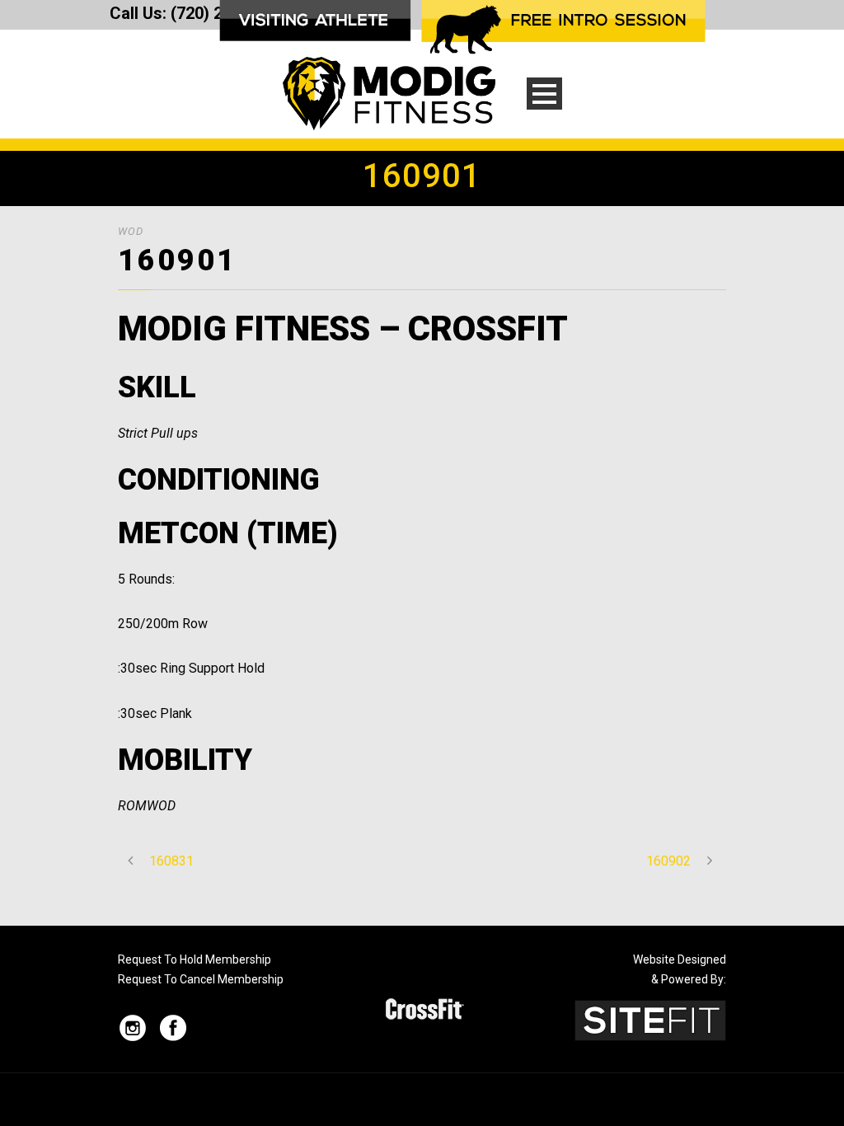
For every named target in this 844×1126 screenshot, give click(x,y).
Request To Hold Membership (194, 959)
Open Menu (544, 93)
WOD (130, 231)
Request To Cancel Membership (201, 979)
